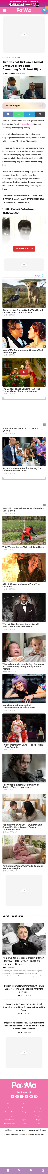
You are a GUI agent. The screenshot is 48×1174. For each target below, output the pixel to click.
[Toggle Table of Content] (39, 106)
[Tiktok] (26, 1096)
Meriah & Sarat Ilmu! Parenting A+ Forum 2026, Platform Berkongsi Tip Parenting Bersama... (24, 988)
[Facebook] (12, 1096)
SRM (4, 967)
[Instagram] (17, 1096)
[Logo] (24, 10)
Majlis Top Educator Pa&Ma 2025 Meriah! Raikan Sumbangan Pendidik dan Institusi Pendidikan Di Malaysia (24, 1025)
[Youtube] (31, 1096)
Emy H (20, 995)
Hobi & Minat (15, 57)
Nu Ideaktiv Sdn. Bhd (22, 1134)
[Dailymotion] (36, 1096)
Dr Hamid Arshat (27, 124)
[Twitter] (22, 1096)
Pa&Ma (5, 57)
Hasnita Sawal (10, 73)
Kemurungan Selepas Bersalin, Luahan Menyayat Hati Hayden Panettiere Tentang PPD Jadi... (23, 960)
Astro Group (40, 1134)
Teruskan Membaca (24, 249)
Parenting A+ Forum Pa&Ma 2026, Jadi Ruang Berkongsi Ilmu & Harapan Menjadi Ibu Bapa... (24, 1007)
